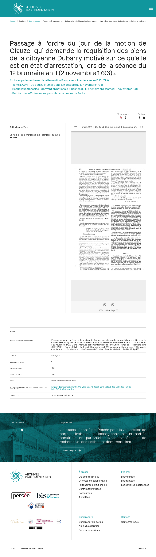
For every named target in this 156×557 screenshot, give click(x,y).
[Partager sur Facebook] (139, 117)
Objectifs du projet (89, 476)
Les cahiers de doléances (135, 484)
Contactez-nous (129, 522)
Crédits (141, 548)
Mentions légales (32, 548)
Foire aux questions (89, 530)
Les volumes (34, 21)
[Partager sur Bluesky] (144, 117)
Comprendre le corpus (91, 522)
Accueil (13, 21)
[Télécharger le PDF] (121, 117)
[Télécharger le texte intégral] (125, 117)
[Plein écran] (142, 127)
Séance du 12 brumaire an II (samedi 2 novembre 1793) (104, 88)
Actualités (84, 497)
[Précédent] (105, 305)
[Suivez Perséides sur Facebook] (13, 430)
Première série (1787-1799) (93, 80)
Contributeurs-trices (90, 488)
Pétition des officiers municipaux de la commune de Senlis (48, 93)
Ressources (85, 493)
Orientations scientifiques (93, 480)
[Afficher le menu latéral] (76, 127)
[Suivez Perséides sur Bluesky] (22, 430)
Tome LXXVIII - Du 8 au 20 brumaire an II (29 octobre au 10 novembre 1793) (57, 84)
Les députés (128, 480)
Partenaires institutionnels (93, 484)
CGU (12, 548)
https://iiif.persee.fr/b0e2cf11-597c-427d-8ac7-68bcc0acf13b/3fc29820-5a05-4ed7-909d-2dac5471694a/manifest (91, 388)
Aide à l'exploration (89, 526)
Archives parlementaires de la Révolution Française (42, 80)
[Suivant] (113, 305)
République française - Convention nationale (40, 88)
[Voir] (114, 72)
